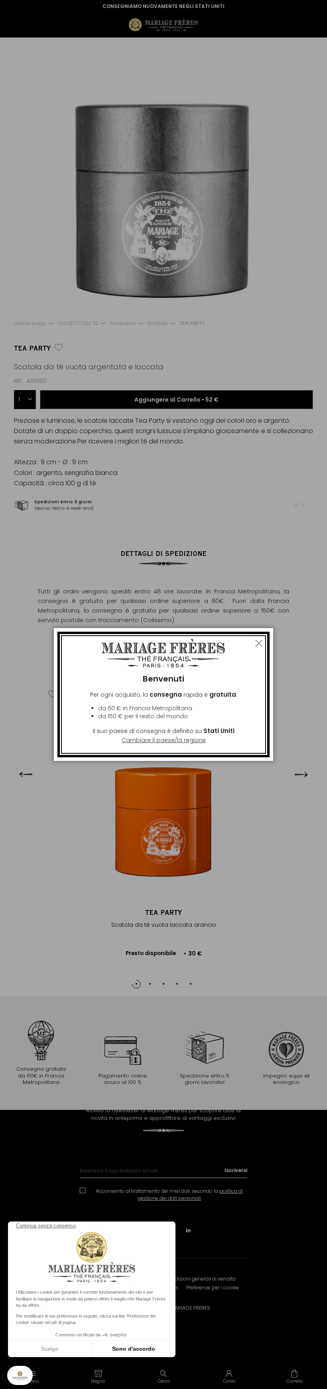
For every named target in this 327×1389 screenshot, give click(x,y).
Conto (229, 1381)
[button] (98, 1376)
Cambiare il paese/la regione (164, 740)
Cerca (164, 1381)
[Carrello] (294, 1376)
